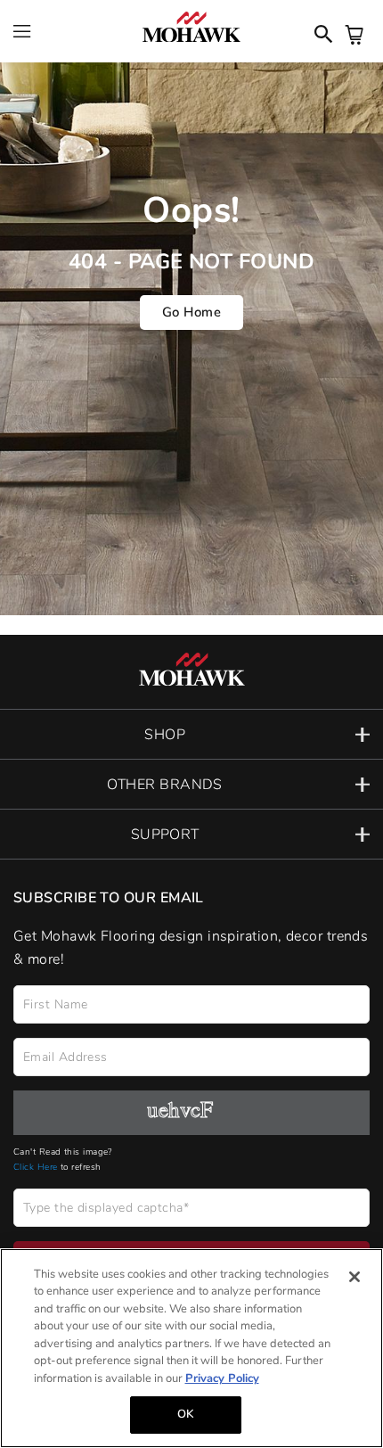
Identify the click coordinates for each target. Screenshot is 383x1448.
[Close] (354, 1276)
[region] (191, 1348)
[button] (191, 734)
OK (185, 1414)
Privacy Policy (222, 1378)
